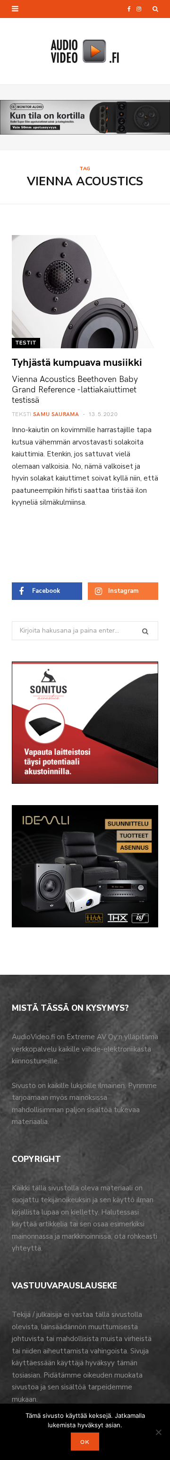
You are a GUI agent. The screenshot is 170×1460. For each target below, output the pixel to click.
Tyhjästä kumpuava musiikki (77, 361)
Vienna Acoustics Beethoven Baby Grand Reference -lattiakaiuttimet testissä (75, 388)
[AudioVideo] (85, 51)
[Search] (155, 9)
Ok (84, 1441)
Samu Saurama (56, 413)
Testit (26, 342)
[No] (158, 1432)
